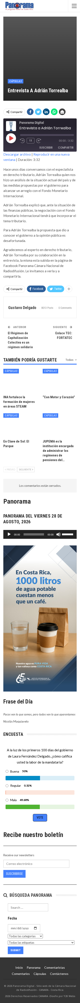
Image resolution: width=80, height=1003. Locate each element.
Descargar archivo (17, 154)
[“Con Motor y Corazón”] (60, 380)
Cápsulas (15, 81)
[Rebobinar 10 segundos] (22, 140)
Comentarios (21, 974)
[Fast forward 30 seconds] (39, 140)
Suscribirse (14, 873)
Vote (40, 817)
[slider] (68, 534)
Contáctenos (59, 974)
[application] (40, 534)
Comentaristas (54, 967)
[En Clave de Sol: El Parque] (20, 425)
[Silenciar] (58, 534)
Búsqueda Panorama (30, 895)
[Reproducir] (9, 534)
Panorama (33, 967)
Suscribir (46, 147)
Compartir (66, 147)
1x (30, 140)
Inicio (19, 967)
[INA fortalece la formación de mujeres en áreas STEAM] (20, 380)
